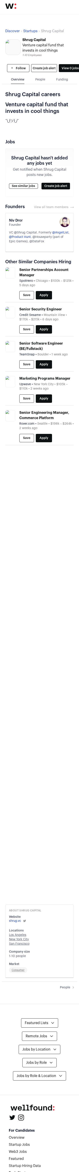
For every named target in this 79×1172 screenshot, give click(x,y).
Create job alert (44, 68)
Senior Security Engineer (40, 309)
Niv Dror (16, 220)
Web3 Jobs (18, 1151)
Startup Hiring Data (25, 1166)
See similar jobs (23, 186)
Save (26, 295)
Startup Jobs (19, 1144)
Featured (16, 1159)
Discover (12, 31)
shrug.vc (15, 920)
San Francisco (19, 943)
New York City (19, 939)
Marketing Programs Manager (44, 378)
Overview (17, 1137)
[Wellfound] (10, 6)
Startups (30, 31)
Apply (44, 295)
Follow (20, 68)
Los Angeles (17, 935)
